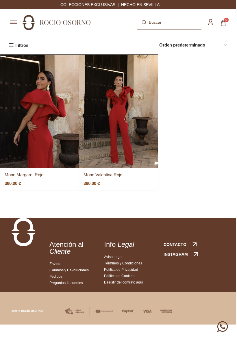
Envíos (54, 264)
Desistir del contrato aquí (123, 282)
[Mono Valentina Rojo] (118, 111)
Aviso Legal (113, 257)
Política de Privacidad (121, 270)
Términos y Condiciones (123, 263)
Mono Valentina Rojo (103, 174)
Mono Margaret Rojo (24, 174)
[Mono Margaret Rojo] (39, 111)
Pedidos (55, 277)
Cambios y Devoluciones (69, 270)
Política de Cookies (119, 276)
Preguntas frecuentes (66, 283)
